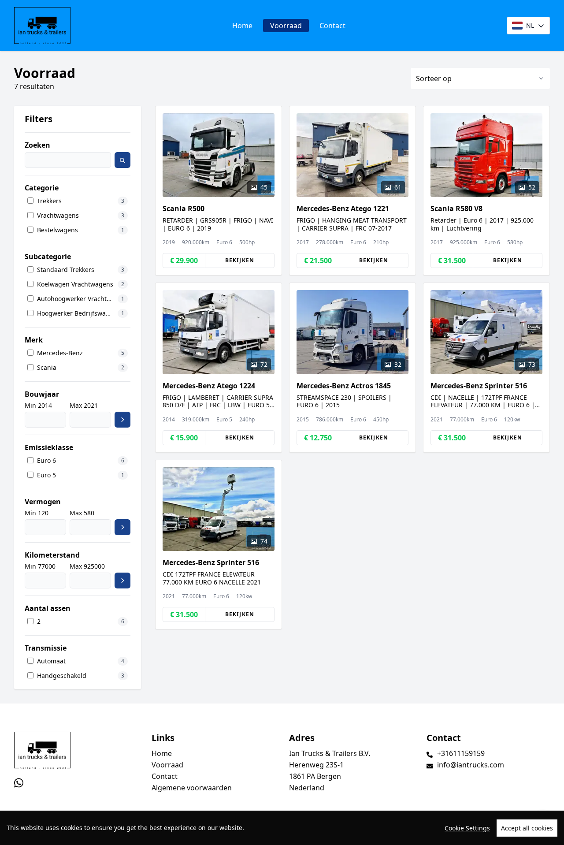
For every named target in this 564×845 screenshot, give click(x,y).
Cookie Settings (467, 828)
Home (242, 25)
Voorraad (286, 25)
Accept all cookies (527, 828)
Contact (332, 25)
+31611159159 (461, 753)
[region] (282, 828)
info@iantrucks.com (470, 765)
